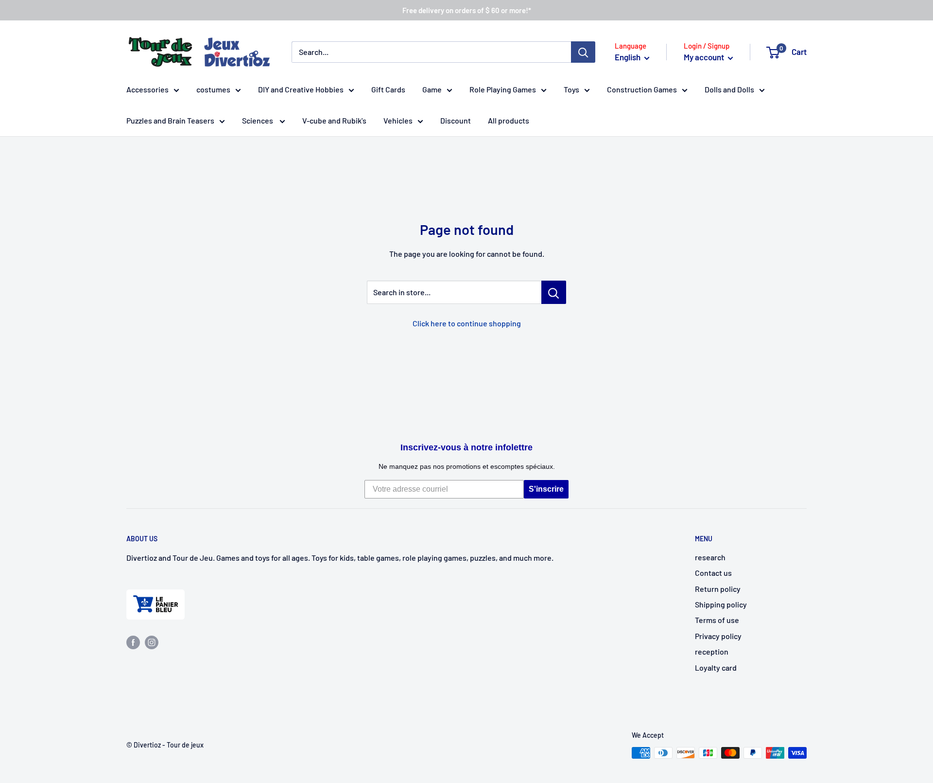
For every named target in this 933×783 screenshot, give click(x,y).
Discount (455, 120)
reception (711, 651)
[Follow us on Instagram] (151, 641)
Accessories (147, 89)
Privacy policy (718, 636)
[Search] (583, 52)
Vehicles (398, 120)
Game (432, 89)
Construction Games (642, 89)
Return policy (718, 588)
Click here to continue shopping (467, 323)
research (710, 557)
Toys (571, 89)
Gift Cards (388, 89)
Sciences (258, 120)
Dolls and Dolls (729, 89)
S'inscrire (546, 489)
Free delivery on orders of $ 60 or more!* (466, 10)
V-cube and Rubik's (334, 120)
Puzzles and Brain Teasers (170, 120)
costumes (213, 89)
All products (508, 120)
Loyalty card (716, 667)
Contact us (713, 572)
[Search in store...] (553, 292)
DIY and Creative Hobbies (301, 89)
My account (705, 57)
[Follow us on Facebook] (133, 641)
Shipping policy (721, 604)
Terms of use (717, 619)
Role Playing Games (502, 89)
